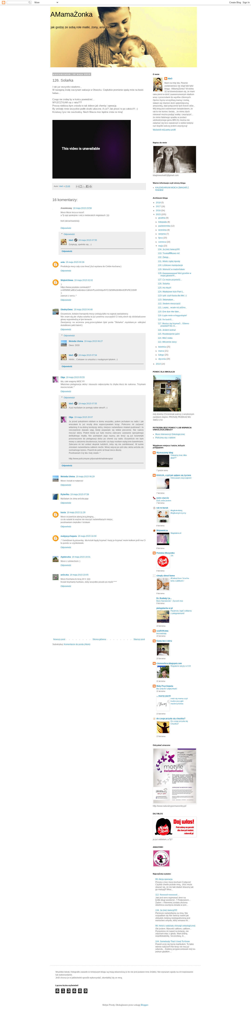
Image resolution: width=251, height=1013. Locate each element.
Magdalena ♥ (176, 533)
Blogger (144, 1005)
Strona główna (99, 639)
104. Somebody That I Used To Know (172, 941)
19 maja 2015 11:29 (76, 512)
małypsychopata (69, 536)
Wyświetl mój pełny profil (164, 130)
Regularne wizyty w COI (181, 666)
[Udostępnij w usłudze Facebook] (87, 186)
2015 (158, 214)
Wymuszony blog (164, 452)
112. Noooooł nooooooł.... (167, 895)
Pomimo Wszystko (165, 553)
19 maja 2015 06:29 (85, 476)
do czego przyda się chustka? (170, 718)
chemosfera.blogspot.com (169, 663)
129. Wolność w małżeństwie (171, 269)
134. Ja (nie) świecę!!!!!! (169, 249)
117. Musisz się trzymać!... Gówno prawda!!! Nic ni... (173, 324)
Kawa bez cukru (164, 641)
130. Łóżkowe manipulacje (170, 265)
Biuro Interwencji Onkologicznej (170, 434)
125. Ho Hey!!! (164, 288)
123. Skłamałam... (166, 299)
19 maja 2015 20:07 (83, 417)
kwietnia (162, 347)
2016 (158, 210)
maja (160, 246)
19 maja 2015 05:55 (75, 377)
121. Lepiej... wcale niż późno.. (172, 307)
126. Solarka (164, 283)
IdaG (71, 240)
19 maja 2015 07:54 (87, 355)
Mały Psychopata (164, 686)
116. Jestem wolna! (167, 330)
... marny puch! (163, 696)
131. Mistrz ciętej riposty (169, 261)
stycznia (162, 359)
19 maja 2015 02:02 (83, 280)
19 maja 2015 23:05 (79, 575)
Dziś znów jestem (163, 501)
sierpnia (162, 234)
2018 (158, 202)
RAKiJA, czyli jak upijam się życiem (173, 475)
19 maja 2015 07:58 (79, 494)
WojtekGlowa (67, 280)
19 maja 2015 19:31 (81, 557)
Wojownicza (162, 530)
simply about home (165, 575)
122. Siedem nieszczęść (169, 303)
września (162, 230)
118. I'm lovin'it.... (165, 319)
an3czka (65, 575)
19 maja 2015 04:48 (83, 309)
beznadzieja (161, 633)
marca (161, 351)
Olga (63, 377)
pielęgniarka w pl (164, 608)
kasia (63, 512)
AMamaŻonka (71, 14)
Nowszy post (59, 639)
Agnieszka (66, 557)
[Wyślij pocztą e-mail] (77, 186)
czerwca (162, 242)
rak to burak (162, 508)
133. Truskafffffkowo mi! (169, 253)
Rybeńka (65, 494)
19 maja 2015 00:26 (75, 262)
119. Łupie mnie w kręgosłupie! (172, 315)
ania (63, 262)
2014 (158, 364)
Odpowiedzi (69, 234)
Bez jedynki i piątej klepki (166, 689)
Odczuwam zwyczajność (181, 478)
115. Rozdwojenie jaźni (169, 334)
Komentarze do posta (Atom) (77, 644)
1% (172, 556)
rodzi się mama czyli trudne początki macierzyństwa (179, 701)
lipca (160, 238)
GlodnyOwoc (67, 309)
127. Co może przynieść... (170, 280)
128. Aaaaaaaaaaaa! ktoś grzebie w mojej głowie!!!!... (174, 274)
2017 (158, 206)
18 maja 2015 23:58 (82, 208)
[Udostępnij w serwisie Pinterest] (90, 186)
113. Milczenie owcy (167, 342)
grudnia (162, 218)
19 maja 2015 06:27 (93, 341)
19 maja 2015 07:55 (87, 240)
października (164, 226)
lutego (161, 355)
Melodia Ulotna (76, 341)
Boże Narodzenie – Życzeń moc (169, 601)
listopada (162, 222)
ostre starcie (162, 498)
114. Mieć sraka (165, 338)
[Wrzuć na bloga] (80, 186)
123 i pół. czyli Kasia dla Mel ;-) (172, 295)
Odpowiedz (66, 228)
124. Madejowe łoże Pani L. (171, 291)
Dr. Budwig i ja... (164, 598)
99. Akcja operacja (163, 879)
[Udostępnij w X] (84, 186)
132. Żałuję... (164, 257)
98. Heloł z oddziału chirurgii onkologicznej (175, 926)
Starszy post (139, 639)
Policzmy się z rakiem (165, 437)
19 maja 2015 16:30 (87, 536)
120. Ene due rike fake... (169, 311)
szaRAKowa (162, 631)
